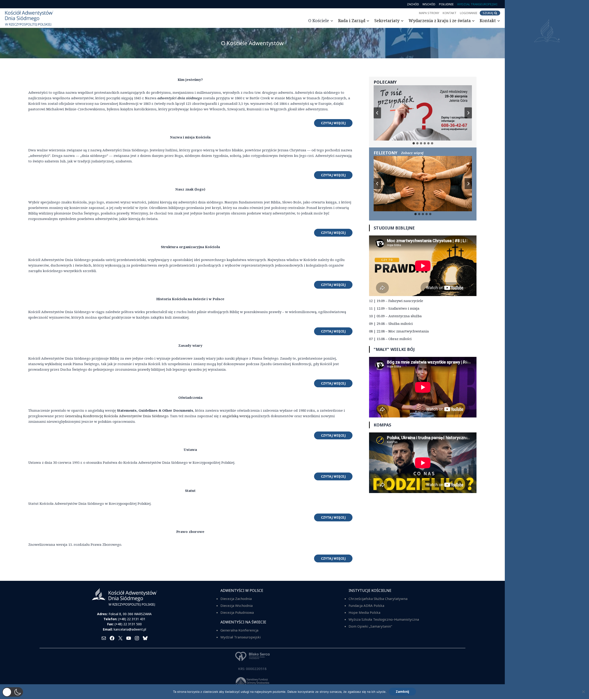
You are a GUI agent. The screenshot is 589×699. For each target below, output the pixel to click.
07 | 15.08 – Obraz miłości (390, 338)
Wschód (428, 4)
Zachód (413, 4)
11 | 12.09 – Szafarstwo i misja (394, 308)
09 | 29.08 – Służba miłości (391, 323)
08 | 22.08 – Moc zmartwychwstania (399, 331)
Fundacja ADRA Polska (366, 605)
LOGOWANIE (468, 13)
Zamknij (402, 691)
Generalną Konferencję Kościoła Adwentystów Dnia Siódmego (116, 416)
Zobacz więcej (412, 153)
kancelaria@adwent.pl (130, 629)
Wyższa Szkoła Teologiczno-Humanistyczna (384, 619)
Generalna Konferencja (239, 630)
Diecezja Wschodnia (236, 605)
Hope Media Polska (364, 612)
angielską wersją (236, 416)
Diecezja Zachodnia (236, 598)
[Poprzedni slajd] (377, 183)
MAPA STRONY (429, 13)
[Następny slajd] (468, 112)
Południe (446, 4)
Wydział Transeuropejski (477, 4)
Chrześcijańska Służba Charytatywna (378, 598)
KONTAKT (449, 13)
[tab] (414, 143)
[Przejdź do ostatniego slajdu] (377, 112)
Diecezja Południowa (237, 612)
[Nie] (583, 691)
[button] (12, 692)
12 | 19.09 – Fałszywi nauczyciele (396, 300)
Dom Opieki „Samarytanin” (370, 626)
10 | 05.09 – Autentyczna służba (395, 316)
